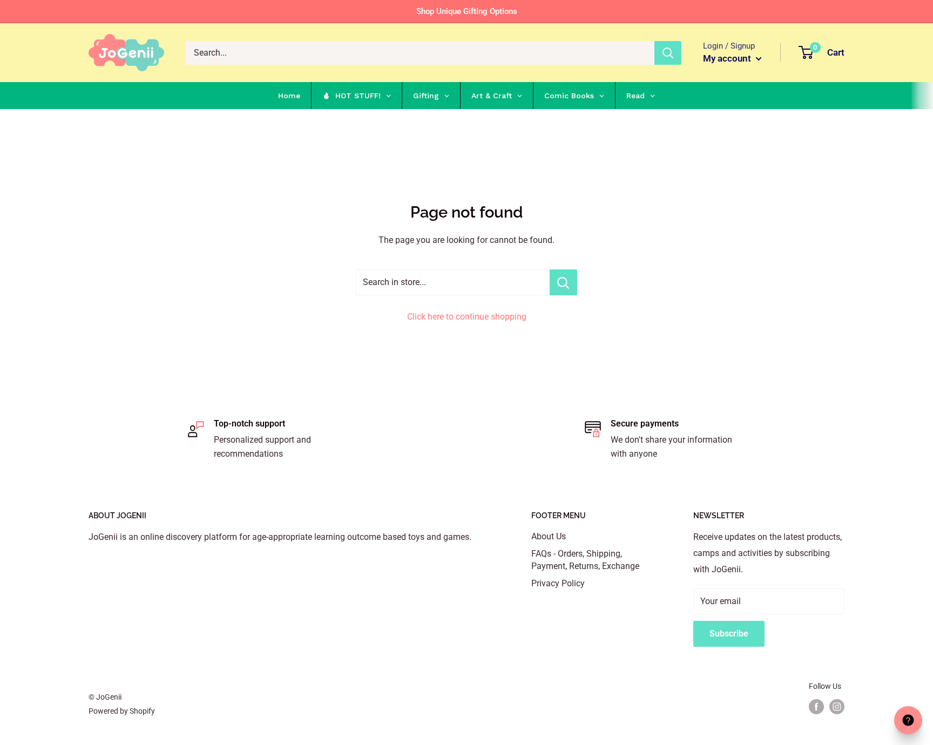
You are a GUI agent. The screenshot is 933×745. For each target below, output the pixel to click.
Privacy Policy (558, 583)
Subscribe (728, 633)
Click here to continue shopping (466, 316)
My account (728, 58)
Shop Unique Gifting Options (466, 11)
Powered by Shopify (122, 711)
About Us (548, 536)
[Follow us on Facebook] (816, 706)
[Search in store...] (563, 282)
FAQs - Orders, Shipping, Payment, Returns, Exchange (585, 559)
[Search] (667, 53)
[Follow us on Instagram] (836, 706)
